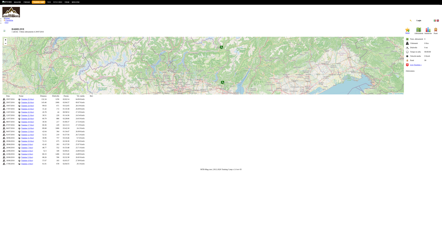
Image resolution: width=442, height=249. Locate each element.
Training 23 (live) (27, 109)
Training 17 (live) (27, 125)
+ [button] (5, 39)
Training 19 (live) (27, 122)
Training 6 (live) (27, 151)
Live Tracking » (416, 65)
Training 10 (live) (27, 141)
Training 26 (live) (27, 102)
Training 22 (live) (27, 112)
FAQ (6, 23)
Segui (407, 33)
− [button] (5, 43)
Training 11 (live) (27, 138)
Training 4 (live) (27, 161)
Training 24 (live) (27, 106)
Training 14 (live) (27, 128)
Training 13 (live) (27, 131)
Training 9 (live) (27, 144)
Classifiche (9, 20)
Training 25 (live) (27, 99)
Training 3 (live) (27, 164)
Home (7, 18)
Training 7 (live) (27, 148)
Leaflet (390, 93)
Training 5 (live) (27, 157)
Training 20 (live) (27, 119)
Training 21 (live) (27, 115)
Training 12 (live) (27, 135)
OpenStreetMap (398, 93)
